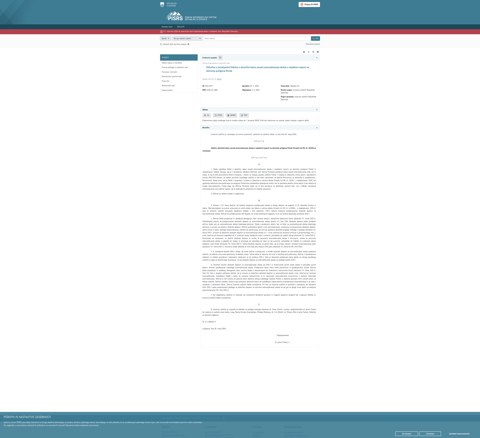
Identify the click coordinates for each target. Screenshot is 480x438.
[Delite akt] (313, 52)
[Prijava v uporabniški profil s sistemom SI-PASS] (309, 4)
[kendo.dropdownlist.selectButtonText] (200, 38)
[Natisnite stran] (318, 52)
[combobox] (187, 38)
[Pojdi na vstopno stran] (168, 6)
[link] (167, 26)
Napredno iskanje (313, 44)
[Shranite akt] (308, 52)
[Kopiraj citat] (220, 57)
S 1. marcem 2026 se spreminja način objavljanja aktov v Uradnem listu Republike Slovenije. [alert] (201, 31)
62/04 (219, 79)
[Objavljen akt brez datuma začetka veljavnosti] (203, 67)
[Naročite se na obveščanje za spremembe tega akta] (304, 52)
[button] (260, 57)
